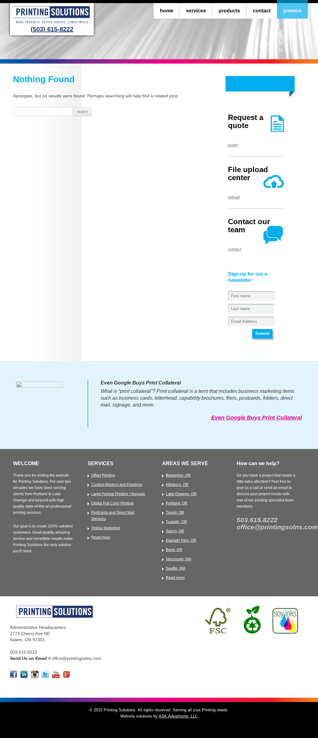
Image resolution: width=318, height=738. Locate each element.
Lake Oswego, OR (181, 494)
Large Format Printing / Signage (118, 494)
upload (234, 197)
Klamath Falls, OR (181, 540)
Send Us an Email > (31, 658)
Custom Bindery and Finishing (116, 484)
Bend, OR (174, 550)
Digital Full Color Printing (112, 503)
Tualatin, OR (176, 522)
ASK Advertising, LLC (178, 716)
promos (292, 10)
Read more (100, 537)
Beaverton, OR (178, 475)
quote (233, 145)
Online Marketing (105, 528)
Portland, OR (177, 503)
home (166, 10)
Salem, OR (175, 531)
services (196, 10)
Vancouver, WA (178, 559)
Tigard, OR (175, 512)
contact (261, 10)
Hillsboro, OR (177, 484)
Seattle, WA (175, 568)
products (229, 10)
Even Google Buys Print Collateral (256, 418)
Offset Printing (103, 475)
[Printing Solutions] (52, 23)
